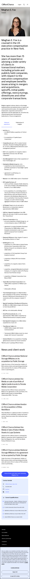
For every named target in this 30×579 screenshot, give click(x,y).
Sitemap (3, 529)
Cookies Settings (15, 567)
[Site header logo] (12, 4)
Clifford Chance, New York (11, 484)
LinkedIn (7, 492)
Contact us (4, 544)
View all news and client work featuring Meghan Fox (15, 474)
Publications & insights (20, 123)
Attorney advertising (6, 538)
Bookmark (27, 477)
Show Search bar (24, 4)
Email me (7, 489)
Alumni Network (5, 535)
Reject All (15, 572)
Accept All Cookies (15, 576)
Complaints (4, 541)
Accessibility (4, 532)
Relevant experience (7, 123)
